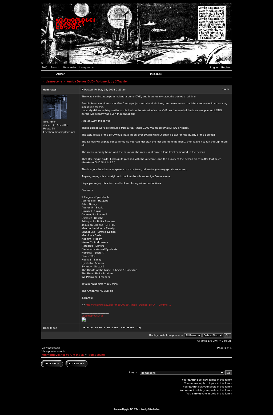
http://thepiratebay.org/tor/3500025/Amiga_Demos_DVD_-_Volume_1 (128, 304)
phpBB (129, 409)
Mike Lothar (153, 409)
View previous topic (53, 351)
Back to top (50, 327)
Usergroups (86, 67)
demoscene (54, 81)
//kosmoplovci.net (92, 315)
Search (55, 67)
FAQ (44, 67)
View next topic (51, 347)
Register (226, 67)
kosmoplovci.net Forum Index (63, 354)
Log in (214, 67)
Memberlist (69, 67)
